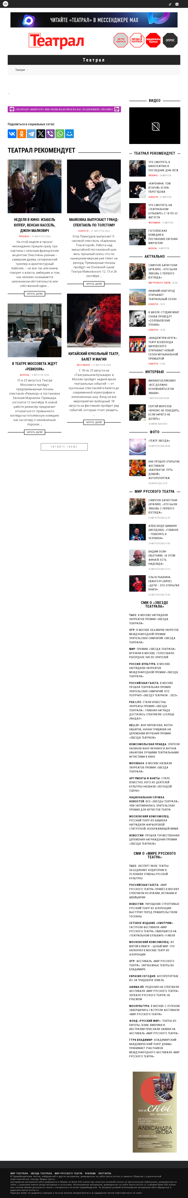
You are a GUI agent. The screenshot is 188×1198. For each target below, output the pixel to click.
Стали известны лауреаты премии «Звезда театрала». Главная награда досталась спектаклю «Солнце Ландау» (151, 710)
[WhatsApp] (59, 133)
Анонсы (24, 375)
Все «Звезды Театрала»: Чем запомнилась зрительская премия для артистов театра (154, 805)
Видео (155, 100)
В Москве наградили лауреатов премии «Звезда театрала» (148, 619)
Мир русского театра (159, 283)
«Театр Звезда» (159, 440)
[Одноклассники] (21, 133)
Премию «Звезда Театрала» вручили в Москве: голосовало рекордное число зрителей (152, 653)
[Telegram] (31, 133)
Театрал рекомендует (154, 153)
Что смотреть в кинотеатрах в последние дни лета (163, 166)
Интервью (154, 372)
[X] (40, 133)
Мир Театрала (19, 1173)
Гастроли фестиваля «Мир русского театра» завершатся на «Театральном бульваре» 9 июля (153, 931)
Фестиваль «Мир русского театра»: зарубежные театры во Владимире (151, 965)
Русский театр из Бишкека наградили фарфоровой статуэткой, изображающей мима (153, 824)
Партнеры (104, 1173)
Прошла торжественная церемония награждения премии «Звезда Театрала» (154, 839)
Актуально (155, 256)
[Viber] (50, 133)
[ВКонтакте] (12, 133)
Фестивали (83, 365)
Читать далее (35, 293)
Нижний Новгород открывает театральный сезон (163, 295)
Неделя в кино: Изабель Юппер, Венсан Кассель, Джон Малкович (34, 225)
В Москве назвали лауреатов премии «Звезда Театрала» (150, 767)
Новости (83, 231)
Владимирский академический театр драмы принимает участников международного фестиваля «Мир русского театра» (154, 1048)
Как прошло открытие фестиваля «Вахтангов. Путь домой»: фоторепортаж (164, 470)
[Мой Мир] (69, 133)
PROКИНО (24, 236)
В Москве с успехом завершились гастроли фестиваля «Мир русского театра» (154, 1010)
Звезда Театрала (41, 1173)
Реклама (90, 1173)
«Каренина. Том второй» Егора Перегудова (160, 187)
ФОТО (155, 432)
